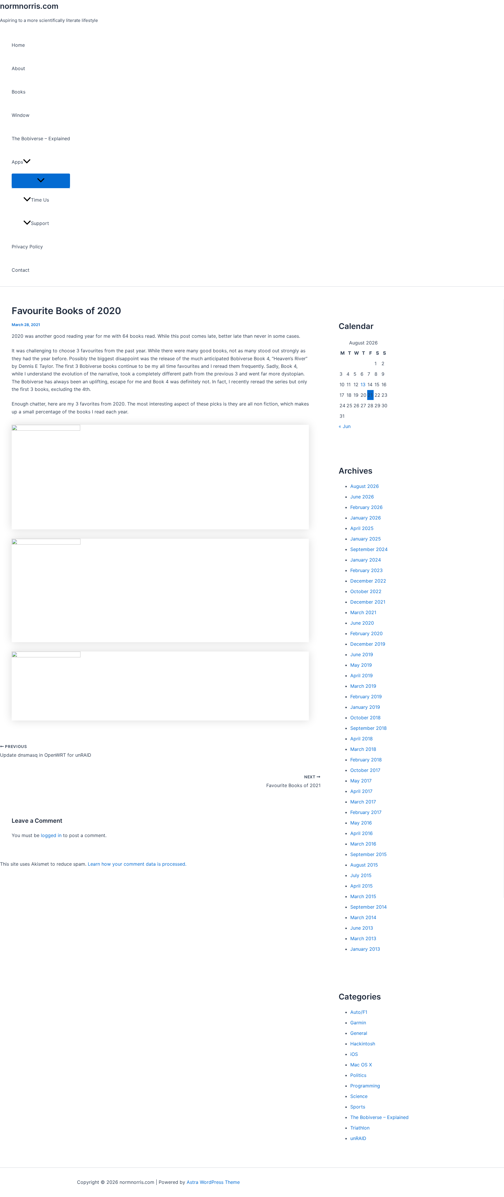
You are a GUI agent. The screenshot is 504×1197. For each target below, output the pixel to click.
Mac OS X (361, 1065)
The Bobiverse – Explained (41, 138)
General (358, 1033)
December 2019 (367, 644)
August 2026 (364, 486)
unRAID (358, 1138)
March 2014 (363, 917)
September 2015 (368, 854)
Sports (357, 1107)
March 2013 (363, 938)
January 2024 (365, 560)
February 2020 (366, 633)
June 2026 (362, 497)
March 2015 (363, 896)
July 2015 (361, 875)
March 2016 (363, 844)
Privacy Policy (27, 247)
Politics (358, 1075)
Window (20, 115)
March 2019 (363, 686)
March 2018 (363, 749)
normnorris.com (29, 6)
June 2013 (361, 928)
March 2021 (363, 612)
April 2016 (361, 833)
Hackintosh (362, 1044)
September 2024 (369, 549)
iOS (354, 1054)
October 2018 (365, 717)
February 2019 (366, 696)
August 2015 (364, 865)
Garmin (358, 1022)
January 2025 (365, 539)
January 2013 (365, 949)
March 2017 (363, 802)
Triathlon (360, 1128)
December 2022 (368, 581)
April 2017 (361, 791)
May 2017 (361, 781)
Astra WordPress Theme (213, 1182)
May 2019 (361, 665)
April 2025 (362, 528)
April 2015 (361, 886)
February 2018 (366, 760)
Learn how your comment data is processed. (137, 864)
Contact (20, 270)
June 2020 (362, 623)
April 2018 (361, 739)
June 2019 (361, 654)
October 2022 (366, 591)
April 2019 (361, 675)
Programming (365, 1086)
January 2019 (365, 707)
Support (40, 223)
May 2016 (361, 823)
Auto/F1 (358, 1012)
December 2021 (367, 602)
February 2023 (366, 570)
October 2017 (365, 770)
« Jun (345, 426)
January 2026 (365, 518)
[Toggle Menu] (41, 181)
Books (18, 92)
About (18, 68)
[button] (27, 162)
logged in (51, 835)
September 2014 (368, 907)
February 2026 (366, 507)
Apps (17, 162)
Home (18, 45)
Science (359, 1096)
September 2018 (368, 728)
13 (362, 384)
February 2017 (366, 812)
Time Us (40, 200)
